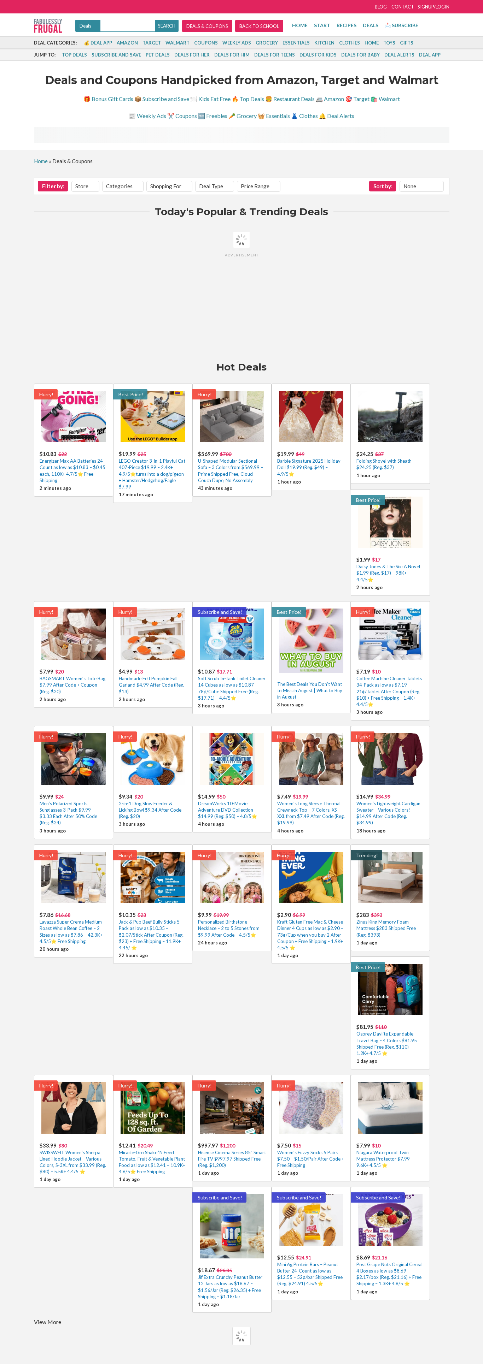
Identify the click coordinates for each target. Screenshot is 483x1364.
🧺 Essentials (274, 115)
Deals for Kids (318, 55)
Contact (402, 7)
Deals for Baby (360, 55)
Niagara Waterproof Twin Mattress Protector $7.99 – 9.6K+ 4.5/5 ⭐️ (384, 1159)
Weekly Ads (236, 43)
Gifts (406, 43)
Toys (389, 43)
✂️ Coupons (182, 115)
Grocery (267, 43)
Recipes (346, 25)
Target (151, 43)
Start (322, 25)
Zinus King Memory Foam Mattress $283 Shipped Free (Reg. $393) (386, 928)
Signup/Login (433, 7)
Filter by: (53, 186)
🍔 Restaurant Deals (290, 98)
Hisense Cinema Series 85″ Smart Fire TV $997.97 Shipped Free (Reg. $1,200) (232, 1159)
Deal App (430, 55)
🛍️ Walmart (385, 98)
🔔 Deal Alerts (336, 115)
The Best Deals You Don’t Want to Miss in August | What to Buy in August (309, 690)
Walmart (177, 43)
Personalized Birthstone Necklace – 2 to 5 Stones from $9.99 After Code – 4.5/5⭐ (229, 928)
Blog (381, 7)
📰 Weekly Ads (147, 115)
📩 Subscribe (401, 25)
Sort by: (382, 186)
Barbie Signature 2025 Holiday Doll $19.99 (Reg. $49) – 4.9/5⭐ (309, 467)
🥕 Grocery (242, 115)
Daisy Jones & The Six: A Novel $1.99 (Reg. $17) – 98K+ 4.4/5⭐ (388, 573)
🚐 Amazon (330, 98)
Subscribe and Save (116, 55)
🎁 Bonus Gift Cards (108, 98)
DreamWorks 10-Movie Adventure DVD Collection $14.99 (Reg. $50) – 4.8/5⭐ (227, 810)
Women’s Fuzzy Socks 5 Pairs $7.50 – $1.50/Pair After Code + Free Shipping (310, 1159)
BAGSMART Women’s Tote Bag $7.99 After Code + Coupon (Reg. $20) (72, 685)
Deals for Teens (274, 55)
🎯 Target (357, 98)
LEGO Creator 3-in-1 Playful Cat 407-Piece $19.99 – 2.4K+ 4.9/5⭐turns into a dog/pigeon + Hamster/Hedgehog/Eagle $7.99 (152, 474)
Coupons (206, 43)
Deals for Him (232, 55)
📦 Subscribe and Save (161, 98)
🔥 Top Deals (248, 98)
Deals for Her (192, 55)
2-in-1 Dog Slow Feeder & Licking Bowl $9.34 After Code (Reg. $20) (150, 810)
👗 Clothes (304, 115)
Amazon (127, 43)
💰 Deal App (98, 43)
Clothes (349, 43)
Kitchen (324, 43)
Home (300, 25)
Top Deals (74, 55)
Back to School (259, 26)
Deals (370, 25)
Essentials (296, 43)
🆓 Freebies (212, 115)
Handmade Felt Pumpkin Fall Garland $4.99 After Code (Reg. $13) (151, 685)
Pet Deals (158, 55)
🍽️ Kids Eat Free (210, 98)
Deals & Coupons (207, 26)
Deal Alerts (399, 55)
